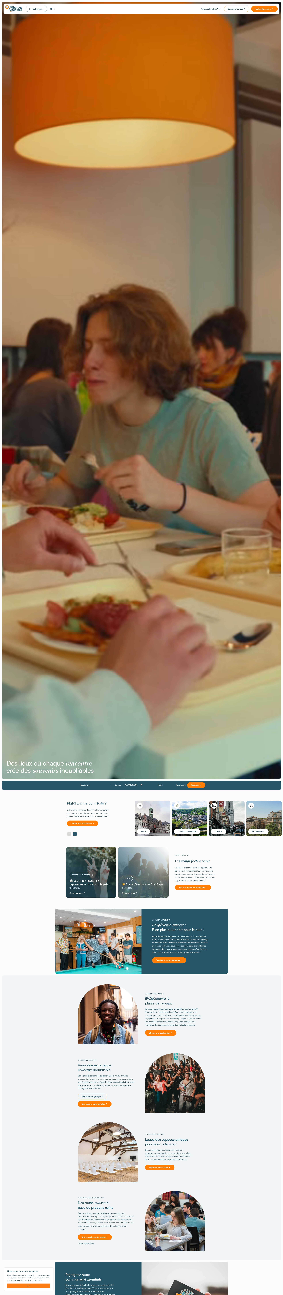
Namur (127, 878)
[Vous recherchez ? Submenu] (220, 9)
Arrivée (118, 785)
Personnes (180, 785)
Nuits (160, 785)
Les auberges (35, 9)
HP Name (6, 782)
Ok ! (28, 1286)
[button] (69, 834)
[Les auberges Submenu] (44, 9)
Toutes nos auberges (81, 875)
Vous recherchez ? (209, 9)
